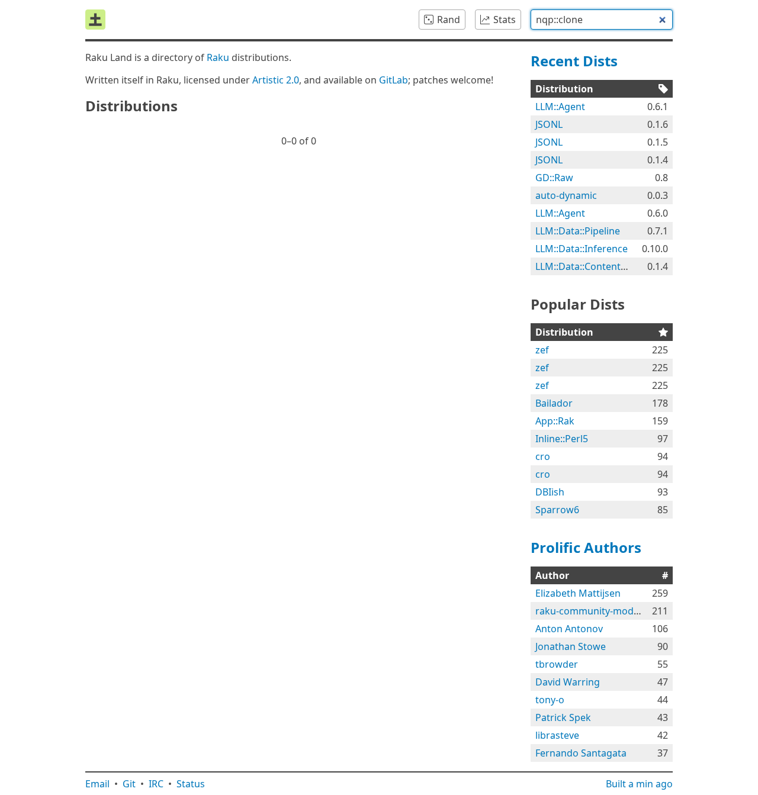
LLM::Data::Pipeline (577, 230)
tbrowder (556, 664)
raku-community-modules (593, 610)
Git (129, 783)
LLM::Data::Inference (581, 248)
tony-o (549, 699)
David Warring (567, 681)
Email (97, 783)
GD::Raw (554, 177)
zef (542, 349)
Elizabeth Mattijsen (578, 593)
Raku (218, 57)
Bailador (554, 403)
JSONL (549, 124)
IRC (156, 783)
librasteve (557, 735)
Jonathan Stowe (570, 646)
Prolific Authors (586, 547)
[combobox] (602, 19)
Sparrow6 (557, 509)
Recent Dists (574, 60)
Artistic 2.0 (275, 79)
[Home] (95, 19)
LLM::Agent (560, 106)
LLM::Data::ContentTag (586, 266)
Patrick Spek (563, 717)
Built (639, 783)
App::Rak (554, 420)
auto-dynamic (566, 195)
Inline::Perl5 (561, 438)
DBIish (549, 491)
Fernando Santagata (581, 752)
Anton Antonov (569, 628)
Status (190, 783)
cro (542, 456)
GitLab (393, 79)
